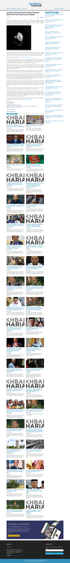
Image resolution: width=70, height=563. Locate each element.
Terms (27, 561)
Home (7, 8)
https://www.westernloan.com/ (16, 107)
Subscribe (54, 553)
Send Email (11, 103)
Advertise (38, 561)
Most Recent (13, 8)
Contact (42, 561)
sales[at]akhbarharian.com (16, 555)
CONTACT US (24, 8)
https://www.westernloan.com (25, 57)
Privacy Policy (32, 561)
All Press (19, 8)
